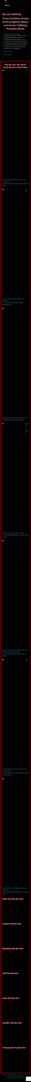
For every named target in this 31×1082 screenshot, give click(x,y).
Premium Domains (18, 1076)
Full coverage (7, 54)
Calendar (5, 1074)
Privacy (19, 1074)
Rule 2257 (13, 1074)
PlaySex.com (13, 1077)
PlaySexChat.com (21, 1077)
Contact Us (11, 1076)
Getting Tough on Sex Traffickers (12, 34)
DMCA (22, 1074)
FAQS (9, 1074)
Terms (26, 1074)
